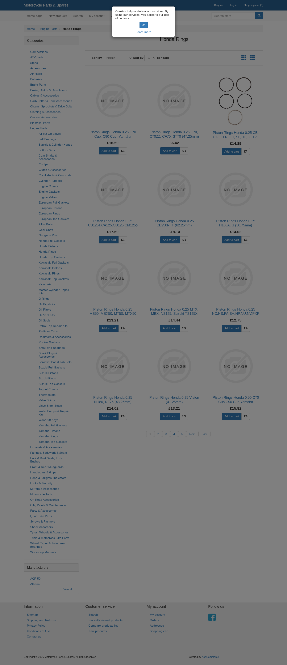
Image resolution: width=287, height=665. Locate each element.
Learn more (143, 32)
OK (143, 25)
